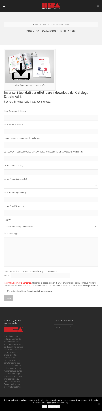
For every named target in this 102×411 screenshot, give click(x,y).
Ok (44, 407)
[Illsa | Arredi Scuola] (51, 6)
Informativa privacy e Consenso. (18, 283)
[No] (98, 404)
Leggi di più (54, 407)
